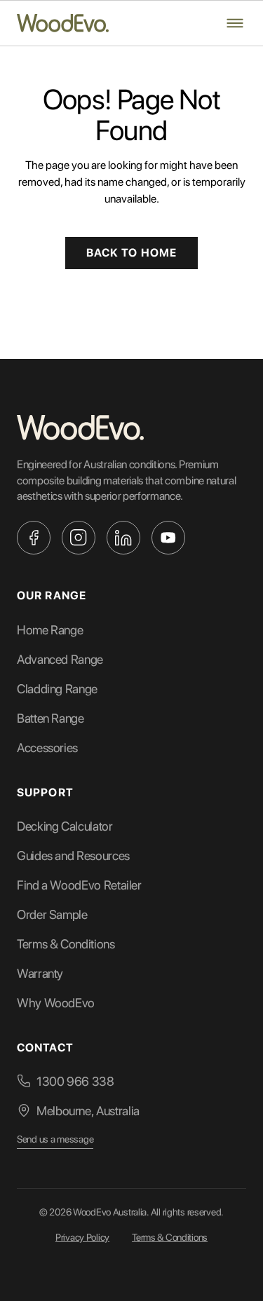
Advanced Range (60, 659)
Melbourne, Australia (88, 1110)
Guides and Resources (73, 855)
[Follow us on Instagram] (78, 537)
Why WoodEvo (56, 1002)
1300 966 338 (75, 1081)
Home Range (50, 629)
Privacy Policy (82, 1237)
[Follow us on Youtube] (168, 537)
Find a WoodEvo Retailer (79, 885)
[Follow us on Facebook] (33, 537)
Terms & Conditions (66, 943)
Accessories (47, 747)
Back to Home (131, 252)
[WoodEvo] (63, 23)
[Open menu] (235, 23)
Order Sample (52, 914)
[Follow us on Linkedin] (123, 537)
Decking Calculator (65, 826)
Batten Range (50, 718)
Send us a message (55, 1139)
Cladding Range (57, 688)
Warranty (40, 973)
